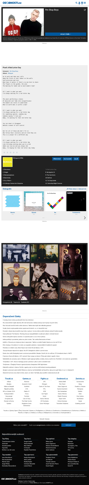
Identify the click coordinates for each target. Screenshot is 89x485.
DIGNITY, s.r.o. (49, 483)
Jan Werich (49, 459)
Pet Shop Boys (52, 9)
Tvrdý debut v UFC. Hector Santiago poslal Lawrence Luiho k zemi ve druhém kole (26, 361)
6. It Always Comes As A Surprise (13, 183)
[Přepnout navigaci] (79, 3)
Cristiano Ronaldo (29, 464)
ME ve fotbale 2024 (9, 391)
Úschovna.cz (75, 410)
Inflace (9, 381)
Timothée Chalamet (62, 403)
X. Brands (27, 448)
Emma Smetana (62, 401)
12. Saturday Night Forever (53, 183)
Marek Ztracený (62, 396)
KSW (44, 391)
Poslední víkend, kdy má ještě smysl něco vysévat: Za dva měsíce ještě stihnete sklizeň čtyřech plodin (32, 331)
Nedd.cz (82, 410)
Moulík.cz (21, 412)
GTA (26, 389)
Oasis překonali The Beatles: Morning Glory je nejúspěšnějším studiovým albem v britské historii (30, 334)
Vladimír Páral (50, 457)
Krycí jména (80, 396)
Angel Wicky (6, 464)
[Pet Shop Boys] (23, 22)
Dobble (80, 391)
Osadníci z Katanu (80, 386)
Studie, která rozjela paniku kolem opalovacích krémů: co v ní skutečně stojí (25, 328)
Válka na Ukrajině (9, 386)
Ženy (20, 410)
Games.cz (27, 378)
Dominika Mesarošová (9, 466)
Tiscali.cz (9, 378)
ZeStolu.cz (49, 410)
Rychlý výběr (65, 34)
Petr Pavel (62, 384)
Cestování (26, 410)
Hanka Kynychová (29, 457)
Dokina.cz (34, 412)
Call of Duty (26, 398)
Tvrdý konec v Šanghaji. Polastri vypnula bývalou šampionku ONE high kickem (25, 364)
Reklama (20, 481)
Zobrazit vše (82, 189)
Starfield (26, 386)
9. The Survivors (50, 175)
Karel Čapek (49, 466)
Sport (16, 410)
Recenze (26, 381)
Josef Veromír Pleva (52, 464)
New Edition (27, 445)
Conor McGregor (44, 403)
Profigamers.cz (40, 410)
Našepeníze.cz (48, 412)
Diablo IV (26, 391)
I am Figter (44, 394)
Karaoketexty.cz (66, 410)
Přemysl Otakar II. (73, 461)
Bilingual (10, 73)
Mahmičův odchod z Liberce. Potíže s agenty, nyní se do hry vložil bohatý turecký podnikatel (29, 367)
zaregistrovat (40, 425)
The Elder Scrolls (27, 401)
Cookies (25, 481)
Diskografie (7, 189)
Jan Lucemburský (73, 464)
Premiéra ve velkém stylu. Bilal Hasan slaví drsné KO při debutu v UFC (23, 348)
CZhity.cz (40, 412)
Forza (26, 394)
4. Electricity (6, 178)
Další (76, 159)
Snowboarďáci (6, 445)
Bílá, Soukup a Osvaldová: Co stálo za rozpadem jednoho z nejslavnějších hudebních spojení (30, 345)
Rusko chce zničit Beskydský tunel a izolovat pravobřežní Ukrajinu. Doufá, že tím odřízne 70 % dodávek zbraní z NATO (37, 353)
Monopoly (80, 389)
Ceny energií (8, 396)
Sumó (44, 396)
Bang (80, 384)
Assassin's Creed (26, 384)
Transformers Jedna (8, 441)
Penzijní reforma (9, 401)
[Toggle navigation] (84, 3)
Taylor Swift (62, 398)
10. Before (48, 178)
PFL (44, 389)
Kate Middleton (73, 457)
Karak (80, 401)
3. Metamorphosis (8, 175)
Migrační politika (9, 389)
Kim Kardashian (62, 391)
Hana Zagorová (62, 386)
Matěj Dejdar (28, 461)
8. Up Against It (50, 172)
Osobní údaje (31, 481)
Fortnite (26, 396)
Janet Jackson (50, 450)
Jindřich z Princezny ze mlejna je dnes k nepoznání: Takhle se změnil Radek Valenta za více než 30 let (32, 342)
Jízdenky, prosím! (80, 403)
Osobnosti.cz (62, 378)
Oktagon (44, 384)
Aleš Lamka (27, 459)
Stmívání (5, 443)
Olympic (70, 441)
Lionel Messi (28, 466)
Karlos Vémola (44, 398)
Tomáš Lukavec (51, 461)
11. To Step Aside (50, 180)
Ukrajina (9, 384)
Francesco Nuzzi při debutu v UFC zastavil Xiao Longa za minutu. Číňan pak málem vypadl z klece (31, 356)
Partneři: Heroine (44, 419)
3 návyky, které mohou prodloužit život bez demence (18, 320)
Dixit (80, 394)
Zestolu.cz (80, 378)
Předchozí (57, 159)
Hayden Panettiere (30, 450)
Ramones (71, 443)
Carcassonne (80, 381)
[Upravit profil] (85, 9)
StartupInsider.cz (66, 412)
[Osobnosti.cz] (12, 3)
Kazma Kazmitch (62, 389)
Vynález (9, 403)
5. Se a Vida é (7, 180)
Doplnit (68, 425)
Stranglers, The (73, 445)
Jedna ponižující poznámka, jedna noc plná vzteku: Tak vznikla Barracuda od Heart (26, 339)
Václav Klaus (72, 459)
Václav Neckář (28, 443)
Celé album (67, 159)
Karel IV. (70, 466)
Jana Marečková (7, 457)
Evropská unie (9, 398)
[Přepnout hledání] (76, 3)
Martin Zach (6, 461)
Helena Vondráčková (52, 445)
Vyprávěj (4, 448)
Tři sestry (71, 448)
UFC (44, 381)
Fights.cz (44, 378)
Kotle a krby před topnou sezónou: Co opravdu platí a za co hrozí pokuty (24, 336)
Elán (69, 450)
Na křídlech (80, 398)
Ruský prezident (8, 394)
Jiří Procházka (44, 401)
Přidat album (72, 189)
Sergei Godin (28, 441)
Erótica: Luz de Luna (8, 450)
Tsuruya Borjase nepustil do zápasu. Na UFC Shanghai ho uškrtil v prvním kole (25, 350)
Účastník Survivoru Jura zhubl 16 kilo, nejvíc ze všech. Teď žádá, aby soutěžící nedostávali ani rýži (31, 373)
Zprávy (12, 410)
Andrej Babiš (62, 381)
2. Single (5, 172)
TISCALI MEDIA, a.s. (34, 483)
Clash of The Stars (44, 386)
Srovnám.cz (56, 412)
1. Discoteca (6, 169)
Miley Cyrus (49, 441)
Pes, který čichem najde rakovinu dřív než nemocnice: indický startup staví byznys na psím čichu (30, 323)
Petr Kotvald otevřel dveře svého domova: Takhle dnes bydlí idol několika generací (27, 325)
